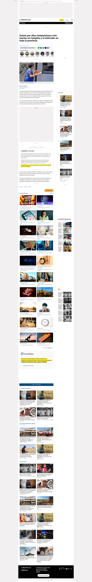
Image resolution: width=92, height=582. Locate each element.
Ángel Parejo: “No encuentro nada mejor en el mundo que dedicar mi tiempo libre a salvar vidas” (60, 319)
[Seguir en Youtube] (66, 568)
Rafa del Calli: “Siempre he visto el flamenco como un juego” (44, 418)
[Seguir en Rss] (71, 568)
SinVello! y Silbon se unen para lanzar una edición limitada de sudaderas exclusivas (60, 249)
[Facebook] (41, 48)
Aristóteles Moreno (23, 405)
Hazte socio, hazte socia (28, 365)
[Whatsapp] (39, 48)
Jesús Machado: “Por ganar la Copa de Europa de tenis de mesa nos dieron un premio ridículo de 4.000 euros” (60, 313)
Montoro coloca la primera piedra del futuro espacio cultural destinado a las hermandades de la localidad (44, 439)
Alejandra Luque (22, 560)
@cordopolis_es (23, 88)
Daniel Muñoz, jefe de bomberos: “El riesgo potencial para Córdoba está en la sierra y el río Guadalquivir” (60, 300)
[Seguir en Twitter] (61, 568)
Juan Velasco (39, 419)
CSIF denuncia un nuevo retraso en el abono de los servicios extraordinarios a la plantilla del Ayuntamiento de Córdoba (27, 439)
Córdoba (29, 186)
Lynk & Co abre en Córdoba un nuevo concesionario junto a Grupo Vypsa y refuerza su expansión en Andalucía (60, 224)
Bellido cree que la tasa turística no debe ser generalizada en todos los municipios (27, 524)
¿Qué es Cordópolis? (42, 579)
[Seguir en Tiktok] (68, 568)
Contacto (51, 579)
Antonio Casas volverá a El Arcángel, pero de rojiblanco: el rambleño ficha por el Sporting (45, 475)
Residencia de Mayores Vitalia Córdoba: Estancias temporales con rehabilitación (60, 231)
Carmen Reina (39, 509)
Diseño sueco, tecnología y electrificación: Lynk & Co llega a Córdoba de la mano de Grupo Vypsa (60, 237)
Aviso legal (47, 579)
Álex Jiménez (39, 477)
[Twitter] (46, 48)
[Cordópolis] (27, 567)
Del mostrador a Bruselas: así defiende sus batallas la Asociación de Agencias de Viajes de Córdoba (60, 243)
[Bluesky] (43, 48)
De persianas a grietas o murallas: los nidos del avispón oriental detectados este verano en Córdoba (28, 418)
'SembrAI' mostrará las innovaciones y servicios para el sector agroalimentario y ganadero (28, 455)
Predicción (25, 186)
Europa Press (22, 526)
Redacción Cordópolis (40, 405)
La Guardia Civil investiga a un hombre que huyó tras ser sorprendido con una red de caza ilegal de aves (44, 402)
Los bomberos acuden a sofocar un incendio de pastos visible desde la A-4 (44, 507)
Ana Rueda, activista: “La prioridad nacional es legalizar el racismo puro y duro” (60, 306)
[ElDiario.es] (68, 22)
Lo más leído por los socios (25, 388)
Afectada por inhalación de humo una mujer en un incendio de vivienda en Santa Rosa (44, 541)
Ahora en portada (23, 461)
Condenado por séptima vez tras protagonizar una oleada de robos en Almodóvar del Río (28, 558)
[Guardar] (50, 48)
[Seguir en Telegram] (63, 568)
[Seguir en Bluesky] (59, 568)
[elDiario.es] (27, 570)
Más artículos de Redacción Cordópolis (27, 423)
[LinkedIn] (48, 48)
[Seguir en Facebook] (62, 568)
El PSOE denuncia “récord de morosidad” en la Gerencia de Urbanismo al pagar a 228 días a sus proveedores (27, 541)
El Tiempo (22, 23)
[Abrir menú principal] (72, 19)
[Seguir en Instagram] (65, 568)
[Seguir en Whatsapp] (69, 568)
